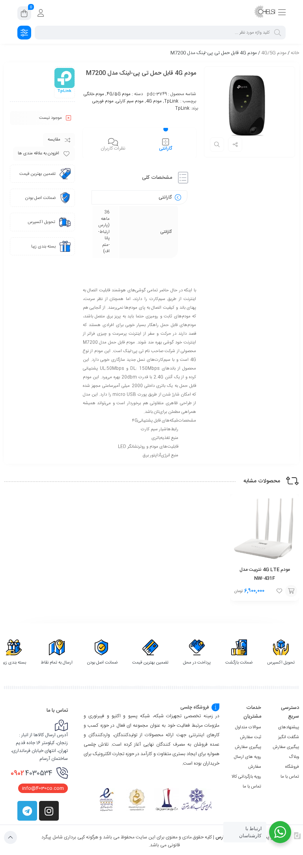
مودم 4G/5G (273, 53)
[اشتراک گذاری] (235, 144)
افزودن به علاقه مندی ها (38, 153)
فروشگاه (292, 767)
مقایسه (54, 139)
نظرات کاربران (113, 148)
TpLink (171, 101)
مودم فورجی (103, 101)
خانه (295, 53)
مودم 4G (154, 101)
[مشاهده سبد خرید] (24, 14)
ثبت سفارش (250, 737)
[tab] (165, 144)
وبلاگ (294, 757)
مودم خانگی (94, 94)
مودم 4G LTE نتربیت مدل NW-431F (264, 574)
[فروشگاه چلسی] (264, 13)
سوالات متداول (248, 727)
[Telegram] (27, 811)
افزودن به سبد (291, 591)
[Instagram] (49, 811)
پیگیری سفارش (286, 747)
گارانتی (165, 148)
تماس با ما (290, 776)
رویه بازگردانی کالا (246, 776)
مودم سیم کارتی (130, 101)
